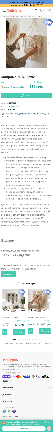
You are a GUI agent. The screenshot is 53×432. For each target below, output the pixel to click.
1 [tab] (14, 339)
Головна (5, 16)
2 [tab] (19, 339)
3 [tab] (22, 339)
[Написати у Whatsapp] (9, 411)
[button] (22, 86)
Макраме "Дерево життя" (36, 317)
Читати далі (47, 343)
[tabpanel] (13, 310)
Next (48, 42)
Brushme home (14, 16)
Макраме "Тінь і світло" (10, 317)
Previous (4, 42)
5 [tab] (29, 339)
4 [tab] (26, 339)
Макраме (24, 16)
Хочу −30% (24, 428)
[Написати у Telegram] (4, 411)
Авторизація (9, 274)
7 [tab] (36, 339)
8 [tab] (39, 339)
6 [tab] (33, 339)
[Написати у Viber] (14, 411)
